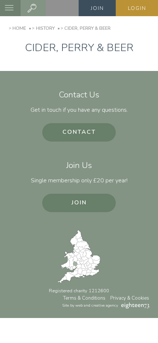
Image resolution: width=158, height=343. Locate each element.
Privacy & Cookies (129, 298)
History (45, 28)
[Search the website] (33, 8)
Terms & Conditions (84, 298)
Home (19, 28)
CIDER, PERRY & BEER (87, 28)
